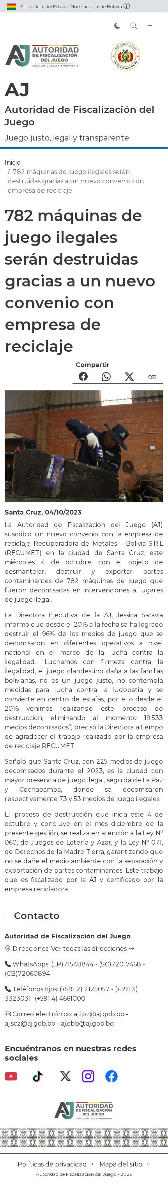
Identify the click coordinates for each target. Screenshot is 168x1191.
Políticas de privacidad (53, 1164)
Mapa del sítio (121, 1164)
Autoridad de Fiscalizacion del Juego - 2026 (84, 1174)
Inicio (13, 162)
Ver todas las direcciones (89, 948)
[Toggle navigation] (150, 26)
